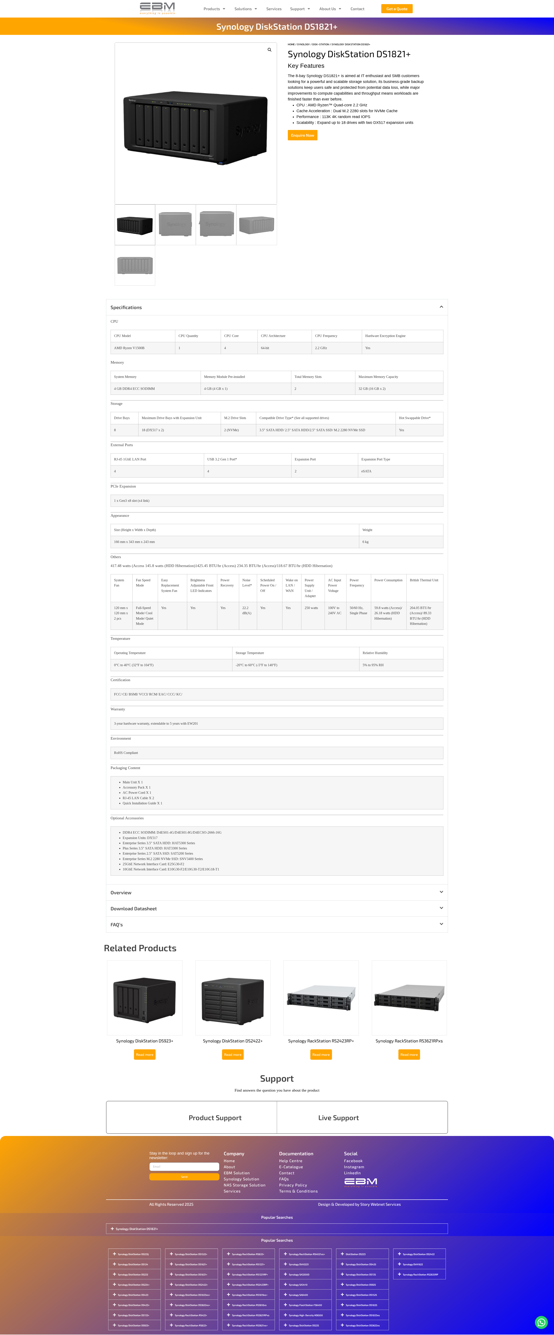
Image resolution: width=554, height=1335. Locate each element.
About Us (327, 8)
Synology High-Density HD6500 (306, 1315)
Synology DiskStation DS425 (361, 1264)
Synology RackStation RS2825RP (420, 1274)
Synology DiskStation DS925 (361, 1284)
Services (274, 8)
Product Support (215, 1117)
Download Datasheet (134, 908)
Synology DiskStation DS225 (304, 1325)
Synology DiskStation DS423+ (134, 1305)
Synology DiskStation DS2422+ (191, 1284)
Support (297, 8)
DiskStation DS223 (356, 1254)
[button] (270, 50)
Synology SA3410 (298, 1284)
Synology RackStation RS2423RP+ (250, 1284)
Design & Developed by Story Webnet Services (359, 1204)
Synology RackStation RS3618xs (249, 1305)
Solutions (243, 8)
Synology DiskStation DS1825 (361, 1305)
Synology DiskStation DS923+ (133, 1325)
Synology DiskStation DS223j (133, 1254)
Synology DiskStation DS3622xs (363, 1325)
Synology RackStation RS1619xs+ (249, 1294)
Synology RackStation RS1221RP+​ (250, 1274)
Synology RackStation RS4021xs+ (307, 1254)
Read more (144, 1054)
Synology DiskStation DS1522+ (191, 1254)
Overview (121, 892)
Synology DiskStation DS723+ (133, 1315)
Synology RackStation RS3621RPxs (250, 1315)
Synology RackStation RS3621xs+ (250, 1325)
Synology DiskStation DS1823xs (363, 1315)
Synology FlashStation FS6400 (305, 1305)
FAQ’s (117, 924)
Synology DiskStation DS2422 (419, 1254)
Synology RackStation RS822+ (191, 1325)
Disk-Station (320, 44)
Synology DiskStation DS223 (133, 1274)
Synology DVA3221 (299, 1264)
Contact (357, 8)
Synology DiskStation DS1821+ (137, 1229)
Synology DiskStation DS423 (133, 1294)
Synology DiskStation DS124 (133, 1264)
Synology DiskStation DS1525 (361, 1294)
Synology (303, 44)
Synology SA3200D (299, 1274)
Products (212, 8)
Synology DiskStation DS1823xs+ (192, 1294)
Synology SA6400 (298, 1294)
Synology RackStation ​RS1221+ (248, 1264)
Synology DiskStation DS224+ (134, 1284)
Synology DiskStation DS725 (361, 1274)
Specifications (126, 307)
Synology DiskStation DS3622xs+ (192, 1305)
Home (291, 44)
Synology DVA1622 (413, 1264)
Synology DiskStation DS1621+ (191, 1264)
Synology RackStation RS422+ (191, 1315)
